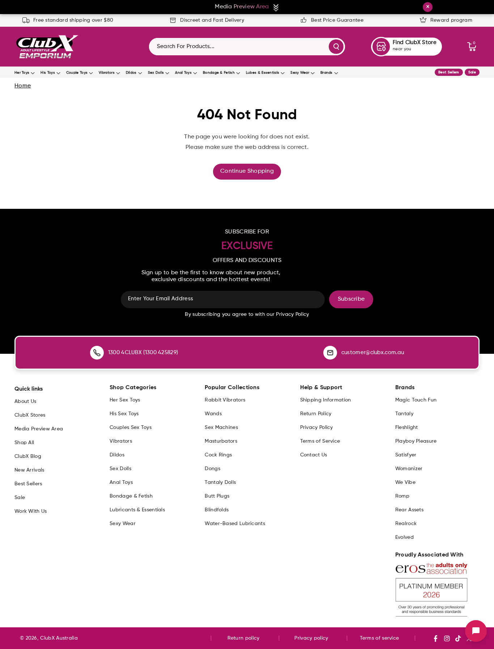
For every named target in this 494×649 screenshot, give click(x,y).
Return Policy (316, 413)
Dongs (212, 468)
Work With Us (30, 511)
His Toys (48, 72)
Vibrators (107, 72)
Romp (402, 496)
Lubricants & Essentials (137, 509)
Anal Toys (183, 72)
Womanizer (409, 468)
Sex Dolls (156, 72)
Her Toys (21, 72)
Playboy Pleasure (416, 441)
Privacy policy (311, 638)
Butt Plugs (217, 496)
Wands (213, 413)
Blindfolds (217, 509)
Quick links (28, 389)
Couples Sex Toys (131, 427)
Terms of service (379, 638)
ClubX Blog (27, 456)
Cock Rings (218, 454)
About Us (25, 401)
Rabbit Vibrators (225, 400)
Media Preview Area (38, 428)
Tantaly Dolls (220, 482)
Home (22, 86)
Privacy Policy (316, 427)
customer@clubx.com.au (372, 352)
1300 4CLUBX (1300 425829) (143, 352)
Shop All (24, 442)
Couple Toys (77, 72)
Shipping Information (325, 400)
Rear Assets (409, 509)
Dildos (131, 72)
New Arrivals (29, 470)
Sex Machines (221, 427)
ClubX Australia (59, 638)
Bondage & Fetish (219, 72)
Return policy (243, 638)
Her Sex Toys (125, 400)
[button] (472, 47)
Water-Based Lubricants (235, 523)
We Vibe (405, 482)
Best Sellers (448, 72)
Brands (326, 72)
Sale (472, 72)
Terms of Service (320, 441)
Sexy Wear (299, 72)
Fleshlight (406, 427)
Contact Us (313, 454)
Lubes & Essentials (262, 72)
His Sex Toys (124, 413)
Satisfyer (406, 454)
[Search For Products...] (336, 46)
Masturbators (221, 441)
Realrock (406, 523)
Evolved (404, 537)
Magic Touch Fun (416, 400)
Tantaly (404, 413)
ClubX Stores (30, 415)
